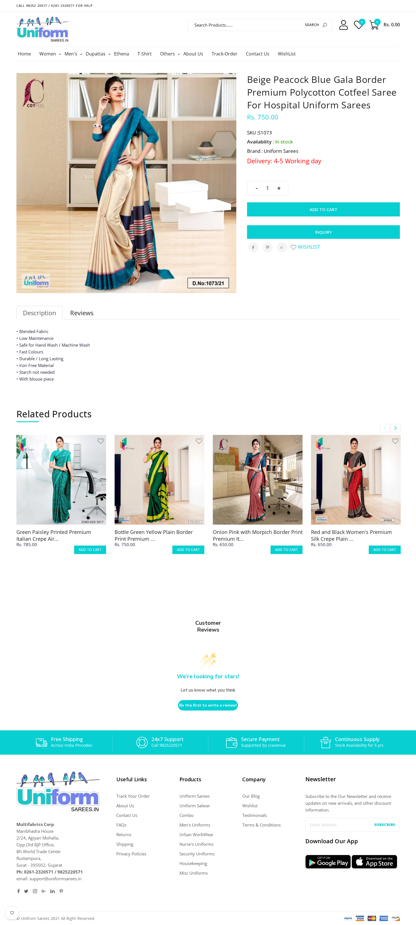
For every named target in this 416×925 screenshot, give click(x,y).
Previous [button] (385, 428)
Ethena (121, 54)
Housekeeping (193, 863)
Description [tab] (39, 312)
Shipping (124, 844)
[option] (61, 499)
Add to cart (323, 209)
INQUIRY (323, 232)
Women (48, 54)
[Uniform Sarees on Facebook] (18, 891)
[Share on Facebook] (253, 247)
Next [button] (396, 428)
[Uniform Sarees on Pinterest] (61, 891)
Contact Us (257, 54)
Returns (123, 834)
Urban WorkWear (196, 834)
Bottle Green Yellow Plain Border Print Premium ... (154, 535)
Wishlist (308, 246)
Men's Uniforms (194, 825)
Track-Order (224, 54)
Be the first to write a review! (208, 705)
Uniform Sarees (194, 796)
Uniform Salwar (194, 805)
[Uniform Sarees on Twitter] (26, 891)
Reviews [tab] (81, 312)
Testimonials (254, 815)
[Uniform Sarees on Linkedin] (52, 891)
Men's (72, 54)
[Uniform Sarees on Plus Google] (44, 891)
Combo (186, 815)
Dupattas (96, 54)
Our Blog (251, 796)
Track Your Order (133, 796)
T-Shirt (145, 54)
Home (24, 54)
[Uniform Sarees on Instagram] (35, 891)
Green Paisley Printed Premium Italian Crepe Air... (53, 535)
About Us (193, 54)
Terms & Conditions (261, 825)
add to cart (90, 549)
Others (168, 54)
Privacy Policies (131, 854)
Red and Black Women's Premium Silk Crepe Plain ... (351, 535)
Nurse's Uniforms (196, 844)
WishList (287, 54)
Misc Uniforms (193, 873)
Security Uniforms (197, 854)
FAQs (121, 825)
